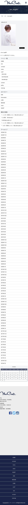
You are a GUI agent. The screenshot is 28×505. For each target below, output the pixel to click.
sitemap (3, 88)
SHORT (2, 108)
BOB (2, 94)
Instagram (17, 413)
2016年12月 (3, 360)
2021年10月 (3, 215)
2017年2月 (3, 355)
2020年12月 (3, 239)
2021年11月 (3, 213)
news (2, 105)
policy (2, 85)
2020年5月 (3, 255)
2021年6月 (3, 226)
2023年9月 (3, 159)
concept (3, 66)
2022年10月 (3, 186)
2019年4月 (3, 288)
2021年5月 (3, 229)
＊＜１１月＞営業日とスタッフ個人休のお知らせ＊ (12, 123)
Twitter (14, 413)
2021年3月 (3, 234)
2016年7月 (3, 363)
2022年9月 (3, 188)
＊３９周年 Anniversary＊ (7, 117)
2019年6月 (3, 282)
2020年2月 (3, 264)
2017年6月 (3, 344)
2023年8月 (3, 161)
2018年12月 (3, 298)
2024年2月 (3, 151)
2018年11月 (3, 301)
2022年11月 (3, 183)
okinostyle (4, 74)
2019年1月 (3, 296)
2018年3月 (3, 323)
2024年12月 (3, 132)
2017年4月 (3, 350)
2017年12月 (3, 331)
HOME (2, 61)
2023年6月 (3, 164)
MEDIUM (3, 102)
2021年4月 (3, 231)
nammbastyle (5, 76)
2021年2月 (3, 237)
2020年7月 (3, 250)
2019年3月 (3, 290)
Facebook (10, 413)
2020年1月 (3, 266)
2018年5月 (3, 317)
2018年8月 (3, 309)
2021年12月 (3, 210)
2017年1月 (3, 358)
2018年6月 (3, 315)
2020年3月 (3, 261)
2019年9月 (3, 277)
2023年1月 (3, 178)
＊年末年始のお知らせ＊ (6, 120)
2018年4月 (3, 320)
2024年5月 (3, 143)
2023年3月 (3, 172)
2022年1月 (3, 207)
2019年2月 (3, 293)
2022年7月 (3, 191)
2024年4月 (3, 145)
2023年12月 (3, 153)
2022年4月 (3, 199)
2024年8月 (3, 137)
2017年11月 (3, 333)
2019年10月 (3, 274)
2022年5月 (3, 196)
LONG (2, 100)
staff (2, 72)
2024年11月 (3, 135)
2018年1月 (3, 328)
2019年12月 (3, 269)
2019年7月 (3, 280)
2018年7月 (3, 312)
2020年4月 (3, 258)
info (2, 63)
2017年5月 (3, 347)
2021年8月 (3, 221)
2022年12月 (3, 180)
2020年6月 (3, 253)
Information (3, 97)
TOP (2, 16)
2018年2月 (3, 325)
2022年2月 (3, 204)
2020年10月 (3, 245)
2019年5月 (3, 285)
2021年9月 (3, 218)
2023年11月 (3, 156)
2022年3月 (3, 202)
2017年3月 (3, 352)
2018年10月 (3, 304)
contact (3, 82)
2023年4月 (3, 170)
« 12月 (2, 366)
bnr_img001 (4, 52)
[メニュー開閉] (26, 2)
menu (2, 69)
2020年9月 (3, 247)
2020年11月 (3, 242)
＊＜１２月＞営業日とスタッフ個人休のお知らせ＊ (12, 114)
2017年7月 (3, 341)
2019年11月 (3, 272)
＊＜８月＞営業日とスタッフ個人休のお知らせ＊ (12, 125)
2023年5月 (3, 167)
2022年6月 (3, 194)
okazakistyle (4, 79)
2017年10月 (3, 336)
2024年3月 (3, 148)
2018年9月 (3, 306)
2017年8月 (3, 339)
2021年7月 (3, 223)
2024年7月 (3, 140)
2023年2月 (3, 175)
